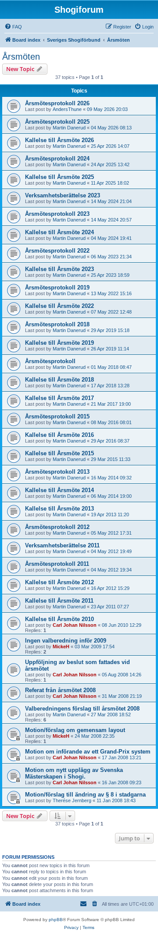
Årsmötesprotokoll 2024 (57, 158)
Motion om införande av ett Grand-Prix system (88, 751)
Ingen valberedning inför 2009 (65, 640)
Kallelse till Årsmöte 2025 (59, 177)
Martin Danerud (69, 127)
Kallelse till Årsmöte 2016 (59, 435)
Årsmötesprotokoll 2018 (57, 324)
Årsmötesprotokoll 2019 (57, 287)
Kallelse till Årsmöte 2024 (59, 232)
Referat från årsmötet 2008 (60, 690)
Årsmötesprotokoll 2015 (57, 416)
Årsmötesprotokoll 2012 (57, 527)
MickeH (61, 646)
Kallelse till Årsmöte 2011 (59, 600)
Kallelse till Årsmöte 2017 (59, 398)
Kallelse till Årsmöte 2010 (59, 619)
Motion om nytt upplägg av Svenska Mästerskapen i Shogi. (74, 773)
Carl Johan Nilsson (75, 625)
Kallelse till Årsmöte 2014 (59, 490)
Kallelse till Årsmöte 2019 (59, 342)
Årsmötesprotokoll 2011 (57, 564)
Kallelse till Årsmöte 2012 (59, 582)
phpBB (56, 919)
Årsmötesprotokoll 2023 (57, 214)
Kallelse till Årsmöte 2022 (59, 306)
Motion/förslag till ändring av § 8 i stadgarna (85, 794)
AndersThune (67, 109)
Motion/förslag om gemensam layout (75, 730)
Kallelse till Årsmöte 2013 (59, 508)
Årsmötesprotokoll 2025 (57, 121)
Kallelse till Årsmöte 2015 (59, 453)
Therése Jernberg (72, 800)
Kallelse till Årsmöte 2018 (59, 379)
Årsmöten (21, 56)
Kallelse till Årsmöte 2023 (59, 269)
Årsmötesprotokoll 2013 (57, 471)
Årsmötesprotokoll (50, 361)
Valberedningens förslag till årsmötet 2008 (82, 708)
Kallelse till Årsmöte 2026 (59, 140)
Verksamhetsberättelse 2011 (62, 545)
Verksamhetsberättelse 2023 (62, 195)
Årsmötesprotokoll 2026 (57, 103)
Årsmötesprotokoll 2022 (57, 250)
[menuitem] (13, 26)
